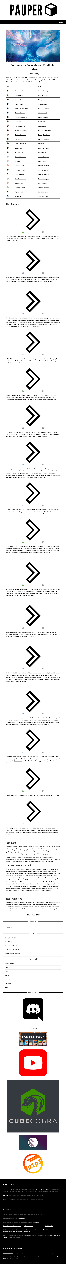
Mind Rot (8, 512)
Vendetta (36, 434)
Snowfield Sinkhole (20, 179)
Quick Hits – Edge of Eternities (14, 946)
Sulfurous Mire (19, 165)
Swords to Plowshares (47, 434)
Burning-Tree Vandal (44, 135)
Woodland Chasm (20, 187)
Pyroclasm (9, 548)
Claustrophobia (42, 113)
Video (6, 987)
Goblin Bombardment (21, 589)
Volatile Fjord (19, 183)
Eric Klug (27, 1235)
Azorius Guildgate (43, 157)
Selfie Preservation (43, 148)
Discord (5, 1199)
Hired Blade (41, 121)
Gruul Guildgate (43, 170)
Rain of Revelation (43, 108)
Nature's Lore (18, 761)
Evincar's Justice (43, 117)
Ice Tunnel (18, 161)
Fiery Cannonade (20, 126)
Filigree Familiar (20, 152)
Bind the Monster (20, 113)
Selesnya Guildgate (43, 174)
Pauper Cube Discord (26, 902)
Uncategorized (9, 983)
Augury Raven (19, 104)
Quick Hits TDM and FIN (12, 949)
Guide (6, 971)
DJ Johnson (36, 1222)
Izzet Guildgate (42, 183)
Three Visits (18, 148)
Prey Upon (41, 143)
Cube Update (8, 967)
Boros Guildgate (43, 192)
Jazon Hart (22, 1218)
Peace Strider (42, 152)
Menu (61, 22)
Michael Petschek (47, 1229)
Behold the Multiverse (21, 108)
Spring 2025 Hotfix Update (12, 953)
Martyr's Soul (42, 100)
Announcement (9, 963)
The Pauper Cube (8, 1189)
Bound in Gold (19, 91)
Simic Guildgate (43, 196)
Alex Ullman (53, 1235)
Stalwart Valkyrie (20, 100)
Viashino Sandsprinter (44, 130)
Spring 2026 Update (10, 938)
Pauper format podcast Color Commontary (16, 1231)
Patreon (7, 975)
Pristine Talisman (31, 475)
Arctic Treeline (19, 174)
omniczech (42, 74)
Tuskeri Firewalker (20, 135)
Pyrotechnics (42, 126)
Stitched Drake (42, 104)
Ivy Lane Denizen (20, 139)
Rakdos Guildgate (43, 165)
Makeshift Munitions (21, 130)
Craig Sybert (9, 1237)
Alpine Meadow (19, 192)
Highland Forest (19, 170)
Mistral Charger (43, 95)
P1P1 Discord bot (28, 1226)
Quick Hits (8, 979)
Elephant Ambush (43, 139)
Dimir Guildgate (43, 161)
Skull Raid (18, 121)
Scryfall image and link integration (12, 1226)
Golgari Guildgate (43, 187)
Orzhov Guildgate (43, 179)
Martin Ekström (49, 1226)
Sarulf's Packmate (20, 143)
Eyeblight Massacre (21, 117)
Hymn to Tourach (39, 512)
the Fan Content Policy (41, 1189)
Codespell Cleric (20, 95)
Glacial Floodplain (20, 157)
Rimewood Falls (19, 196)
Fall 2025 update (10, 942)
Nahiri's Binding (43, 91)
